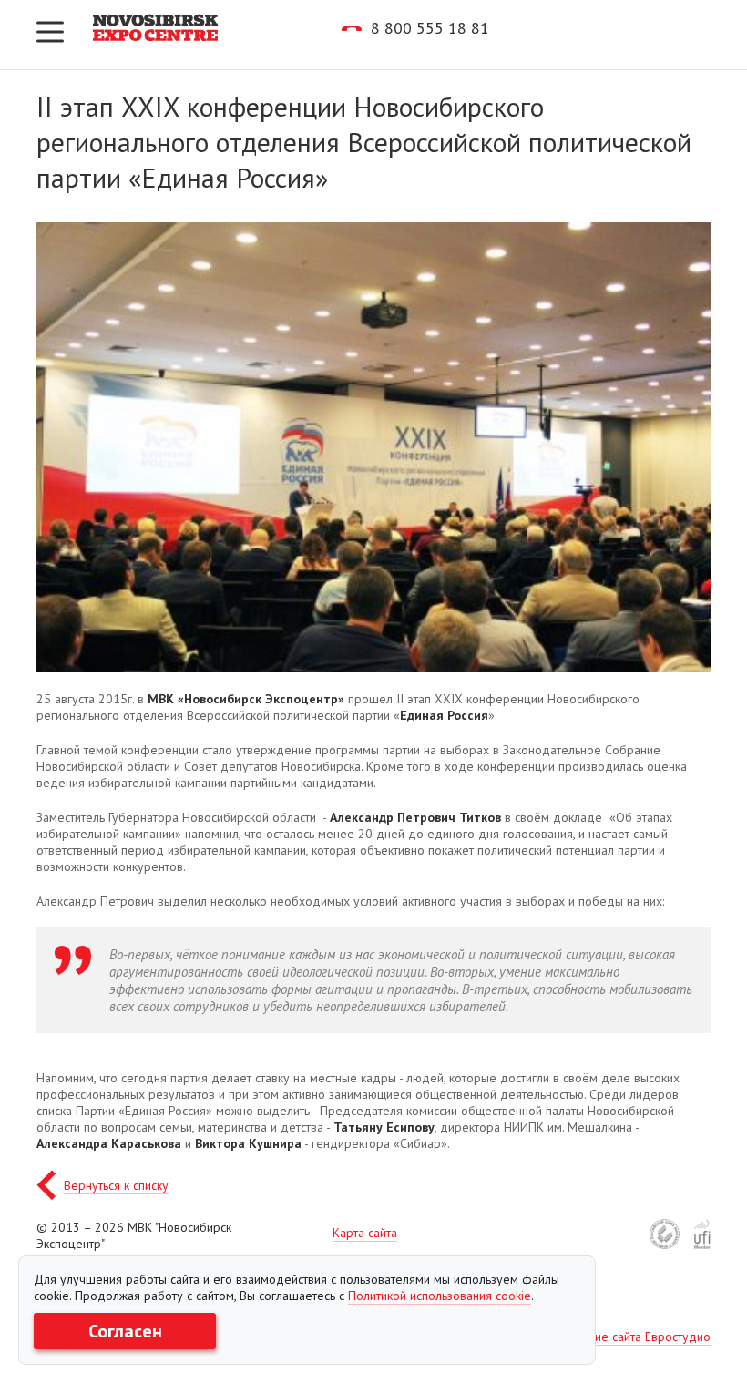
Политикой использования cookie (439, 1295)
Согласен (125, 1331)
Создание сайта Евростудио (632, 1336)
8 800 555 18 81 (430, 27)
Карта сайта (365, 1232)
